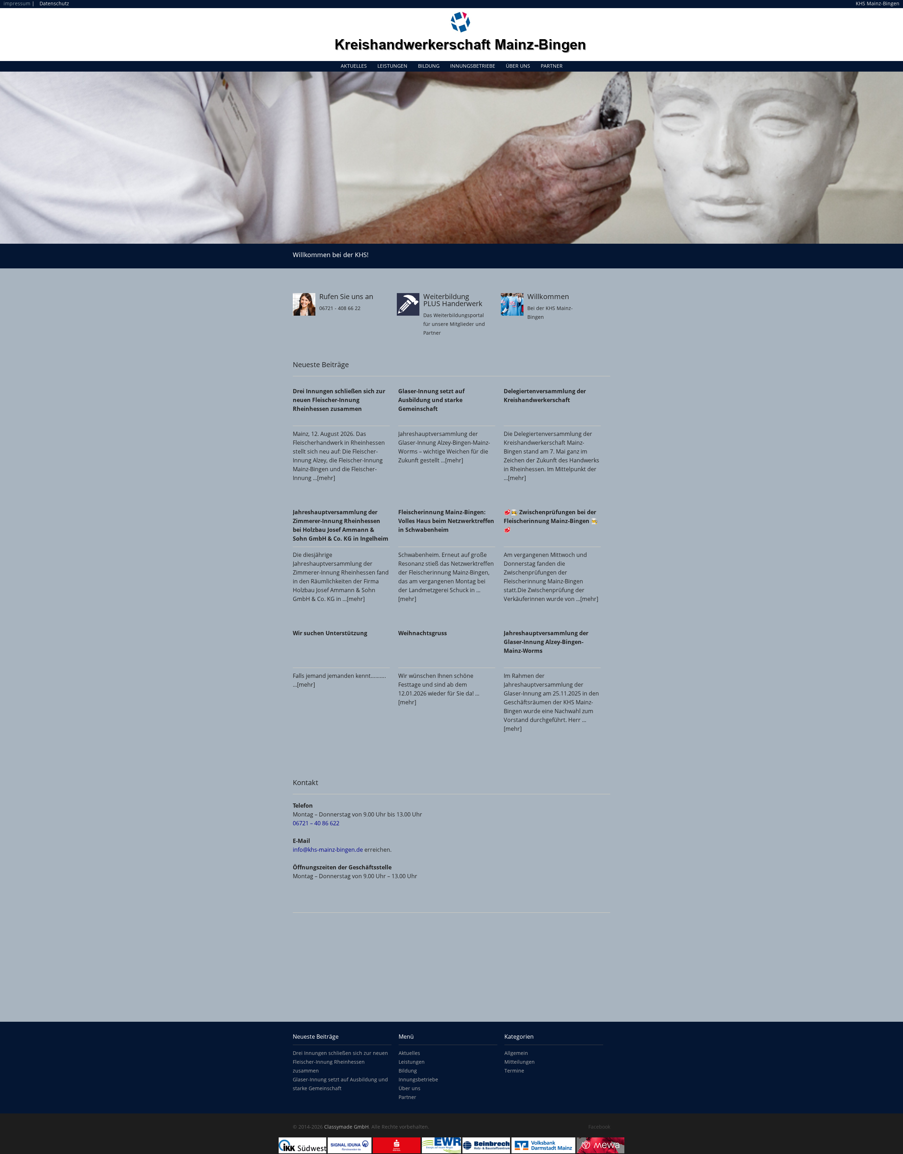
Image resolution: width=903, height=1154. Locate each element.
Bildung (429, 65)
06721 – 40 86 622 (316, 823)
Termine (514, 1070)
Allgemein (516, 1053)
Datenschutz (54, 3)
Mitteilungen (519, 1061)
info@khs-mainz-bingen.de (328, 850)
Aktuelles (354, 65)
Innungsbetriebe (472, 65)
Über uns (518, 65)
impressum (17, 3)
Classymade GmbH (346, 1126)
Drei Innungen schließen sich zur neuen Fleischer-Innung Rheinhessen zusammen (340, 1062)
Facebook (599, 1126)
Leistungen (392, 65)
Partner (552, 65)
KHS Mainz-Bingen (877, 3)
